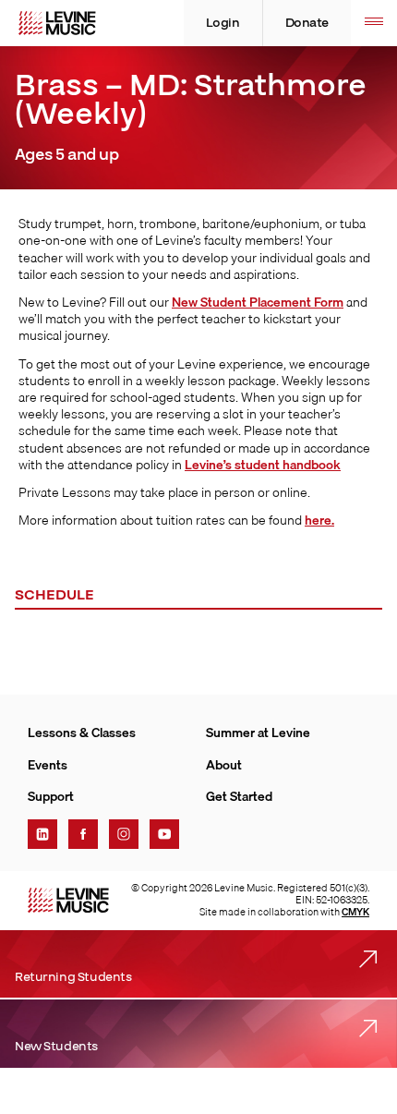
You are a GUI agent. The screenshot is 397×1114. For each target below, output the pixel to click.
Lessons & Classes (82, 732)
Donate (307, 23)
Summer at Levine (258, 732)
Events (47, 765)
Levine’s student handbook (263, 464)
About (224, 765)
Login (223, 23)
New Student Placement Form (257, 302)
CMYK (355, 911)
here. (319, 520)
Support (51, 796)
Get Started (239, 796)
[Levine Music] (68, 900)
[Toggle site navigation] (374, 23)
